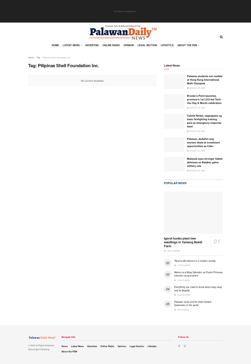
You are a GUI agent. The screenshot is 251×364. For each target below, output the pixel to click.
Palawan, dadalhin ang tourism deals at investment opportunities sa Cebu (203, 142)
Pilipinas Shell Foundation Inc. (57, 57)
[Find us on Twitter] (184, 346)
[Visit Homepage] (123, 32)
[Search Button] (221, 36)
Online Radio (111, 45)
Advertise (92, 45)
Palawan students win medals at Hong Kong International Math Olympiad (204, 79)
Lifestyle (167, 45)
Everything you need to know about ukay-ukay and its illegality (198, 288)
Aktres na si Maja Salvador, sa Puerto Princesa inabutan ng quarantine (198, 273)
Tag (38, 57)
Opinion (129, 45)
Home (55, 45)
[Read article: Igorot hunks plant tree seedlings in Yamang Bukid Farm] (193, 213)
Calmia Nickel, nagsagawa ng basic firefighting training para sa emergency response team (204, 121)
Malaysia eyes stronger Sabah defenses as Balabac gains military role (205, 162)
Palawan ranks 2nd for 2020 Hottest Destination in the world (192, 303)
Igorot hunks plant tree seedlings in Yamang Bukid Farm (183, 242)
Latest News (71, 45)
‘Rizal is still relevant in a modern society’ (195, 260)
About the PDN (187, 45)
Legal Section (147, 45)
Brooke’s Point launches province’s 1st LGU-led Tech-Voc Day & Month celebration (204, 99)
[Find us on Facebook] (179, 346)
